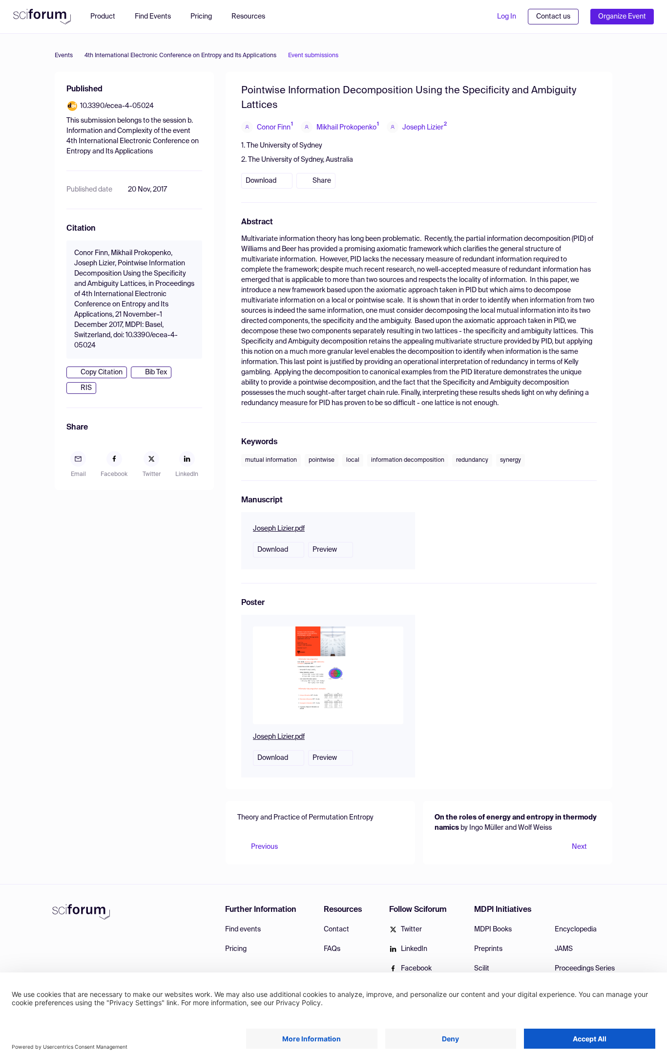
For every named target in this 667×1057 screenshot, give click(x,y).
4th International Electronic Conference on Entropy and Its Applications (180, 56)
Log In (506, 16)
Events (64, 56)
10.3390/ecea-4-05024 (117, 106)
